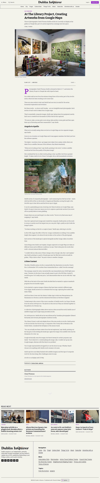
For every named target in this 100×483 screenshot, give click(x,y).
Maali (58, 480)
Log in (87, 2)
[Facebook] (2, 460)
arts (27, 424)
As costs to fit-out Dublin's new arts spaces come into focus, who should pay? (61, 429)
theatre (3, 424)
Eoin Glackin (4, 433)
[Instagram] (11, 460)
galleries (41, 363)
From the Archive (44, 471)
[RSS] (5, 460)
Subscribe (95, 2)
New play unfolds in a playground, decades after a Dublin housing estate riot (11, 429)
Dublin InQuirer (39, 480)
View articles (28, 378)
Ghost (54, 480)
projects (52, 471)
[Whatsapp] (14, 460)
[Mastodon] (17, 460)
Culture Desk (28, 11)
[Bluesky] (8, 460)
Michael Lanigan (30, 435)
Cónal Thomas (28, 26)
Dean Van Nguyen (80, 431)
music (77, 424)
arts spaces (54, 424)
